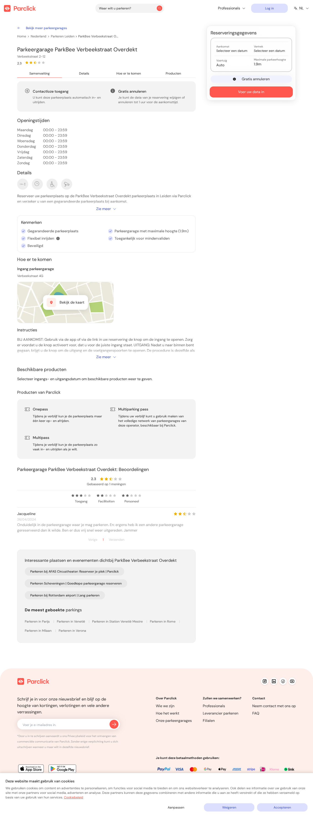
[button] (58, 238)
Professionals (214, 705)
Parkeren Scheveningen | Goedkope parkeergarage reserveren (76, 583)
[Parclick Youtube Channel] (292, 681)
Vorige (92, 540)
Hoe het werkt (167, 713)
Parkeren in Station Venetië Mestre (118, 621)
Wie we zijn (165, 705)
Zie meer (103, 208)
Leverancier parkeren (220, 713)
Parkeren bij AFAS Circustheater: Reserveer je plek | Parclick (74, 571)
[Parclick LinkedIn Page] (273, 681)
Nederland (38, 36)
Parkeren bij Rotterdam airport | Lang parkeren (64, 595)
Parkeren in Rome (163, 621)
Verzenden (116, 540)
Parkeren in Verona (72, 631)
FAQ (255, 713)
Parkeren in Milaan (38, 631)
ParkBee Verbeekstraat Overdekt (98, 36)
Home (21, 36)
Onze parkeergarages (174, 720)
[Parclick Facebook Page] (283, 681)
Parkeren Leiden (62, 36)
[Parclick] (20, 8)
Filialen (209, 720)
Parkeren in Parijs (38, 621)
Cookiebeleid (73, 797)
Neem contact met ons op (274, 705)
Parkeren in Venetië (71, 621)
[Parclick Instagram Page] (264, 681)
